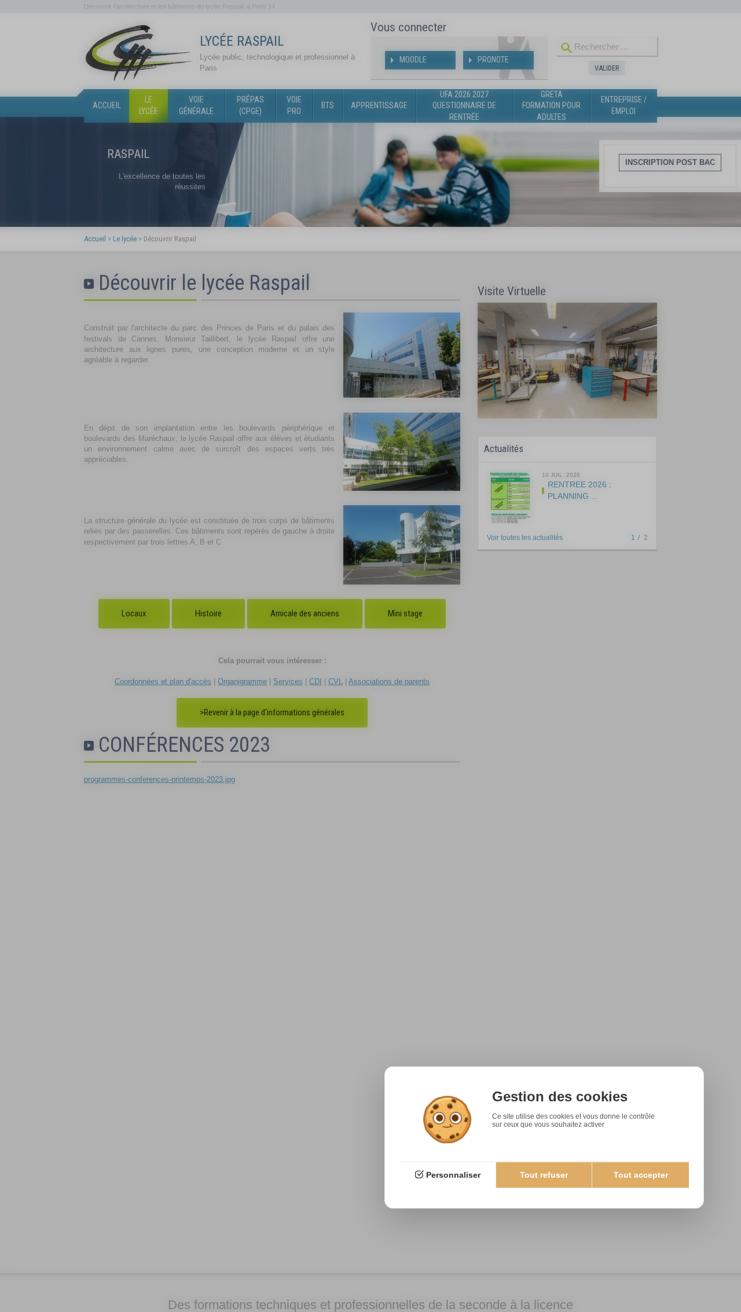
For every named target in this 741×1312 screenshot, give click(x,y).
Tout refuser (544, 1174)
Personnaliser (453, 1174)
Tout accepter (641, 1174)
